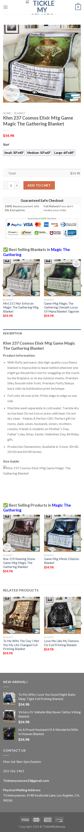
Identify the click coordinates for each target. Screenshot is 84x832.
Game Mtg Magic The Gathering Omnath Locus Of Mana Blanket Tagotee (61, 307)
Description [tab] (12, 333)
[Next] (81, 294)
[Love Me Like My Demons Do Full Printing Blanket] (62, 615)
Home (7, 113)
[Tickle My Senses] (42, 7)
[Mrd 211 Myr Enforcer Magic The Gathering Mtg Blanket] (21, 277)
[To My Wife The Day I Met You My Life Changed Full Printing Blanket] (21, 615)
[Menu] (5, 7)
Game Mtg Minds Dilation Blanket (61, 561)
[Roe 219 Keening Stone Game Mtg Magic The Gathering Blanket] (21, 533)
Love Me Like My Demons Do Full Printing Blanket (61, 643)
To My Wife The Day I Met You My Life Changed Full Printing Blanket (21, 645)
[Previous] (3, 294)
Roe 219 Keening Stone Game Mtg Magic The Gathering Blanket (19, 563)
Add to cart (39, 185)
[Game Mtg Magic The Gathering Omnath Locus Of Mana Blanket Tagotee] (62, 277)
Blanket (20, 113)
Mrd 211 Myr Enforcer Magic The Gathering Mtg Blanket (21, 307)
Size (6, 144)
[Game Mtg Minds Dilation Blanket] (62, 533)
